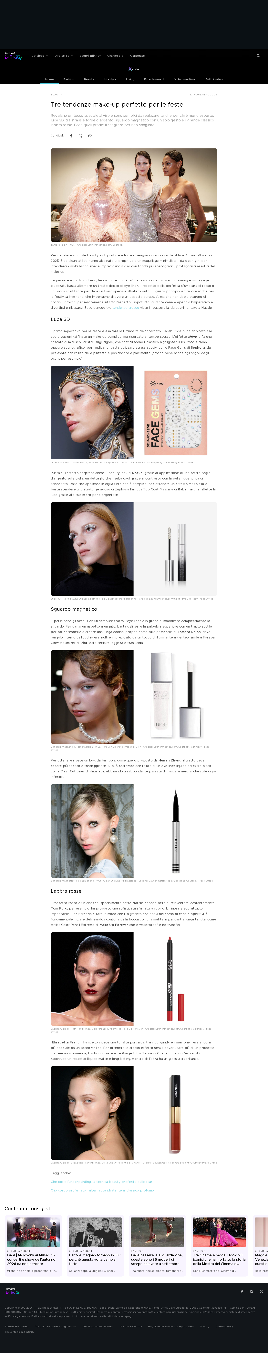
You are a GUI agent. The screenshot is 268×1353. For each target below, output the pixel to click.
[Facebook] (242, 1291)
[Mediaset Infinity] (13, 56)
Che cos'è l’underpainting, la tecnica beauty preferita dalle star (101, 1181)
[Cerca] (258, 56)
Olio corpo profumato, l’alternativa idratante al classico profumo (102, 1190)
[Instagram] (251, 1291)
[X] (261, 1291)
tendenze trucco (125, 307)
